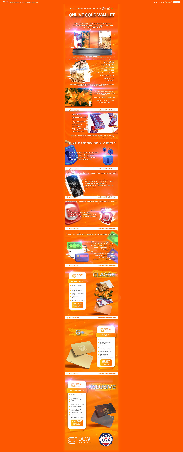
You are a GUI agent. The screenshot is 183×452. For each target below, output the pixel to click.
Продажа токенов (12, 2)
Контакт (37, 2)
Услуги (23, 2)
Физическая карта (27, 2)
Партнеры (33, 2)
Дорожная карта (18, 2)
